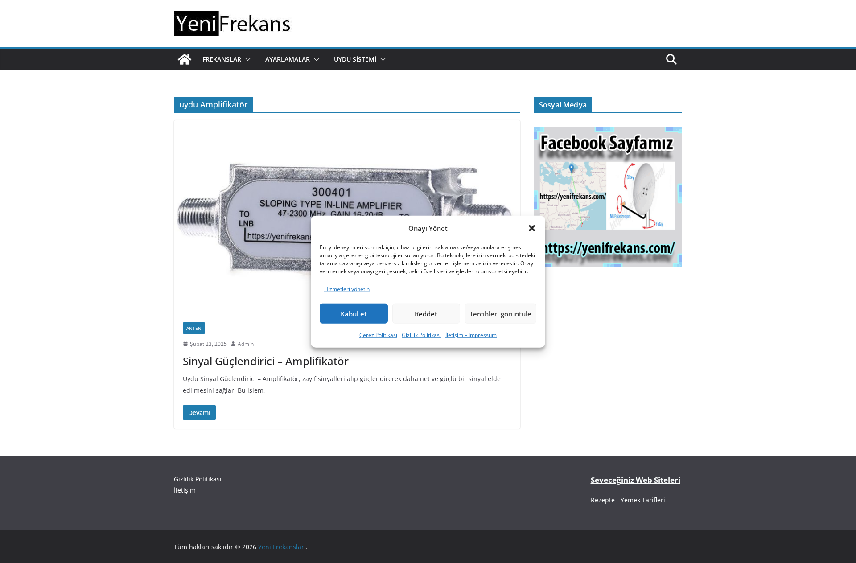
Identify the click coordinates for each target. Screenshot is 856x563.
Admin (246, 344)
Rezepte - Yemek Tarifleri (628, 500)
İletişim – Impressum (471, 335)
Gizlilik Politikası (421, 335)
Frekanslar (221, 59)
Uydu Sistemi (355, 59)
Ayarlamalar (287, 59)
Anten (194, 328)
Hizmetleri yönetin (347, 288)
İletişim (185, 490)
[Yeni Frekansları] (184, 59)
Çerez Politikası (378, 335)
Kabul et (354, 313)
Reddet (426, 313)
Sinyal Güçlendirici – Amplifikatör (266, 360)
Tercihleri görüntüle (500, 313)
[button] (531, 228)
